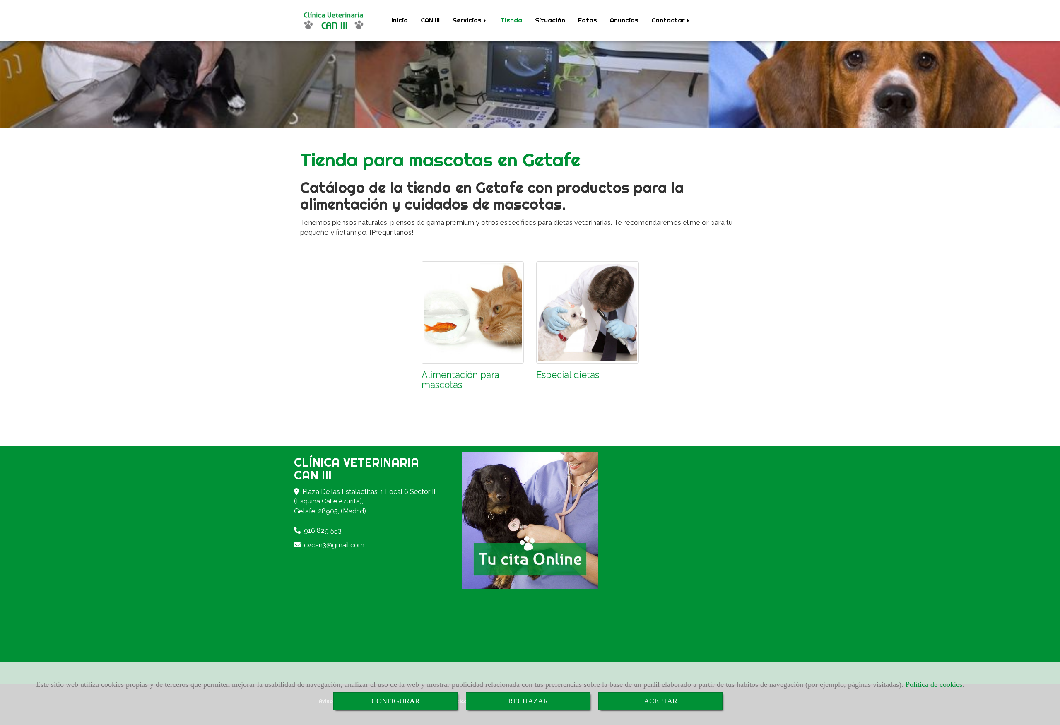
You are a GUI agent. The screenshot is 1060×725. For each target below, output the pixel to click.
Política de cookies (934, 684)
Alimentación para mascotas (460, 379)
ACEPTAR (660, 701)
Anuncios (624, 20)
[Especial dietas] (587, 312)
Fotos (587, 20)
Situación (550, 20)
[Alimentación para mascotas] (473, 312)
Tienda (511, 20)
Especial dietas (567, 374)
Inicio (399, 20)
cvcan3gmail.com (334, 545)
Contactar (669, 20)
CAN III (430, 20)
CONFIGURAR (395, 701)
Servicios (468, 20)
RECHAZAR (528, 701)
